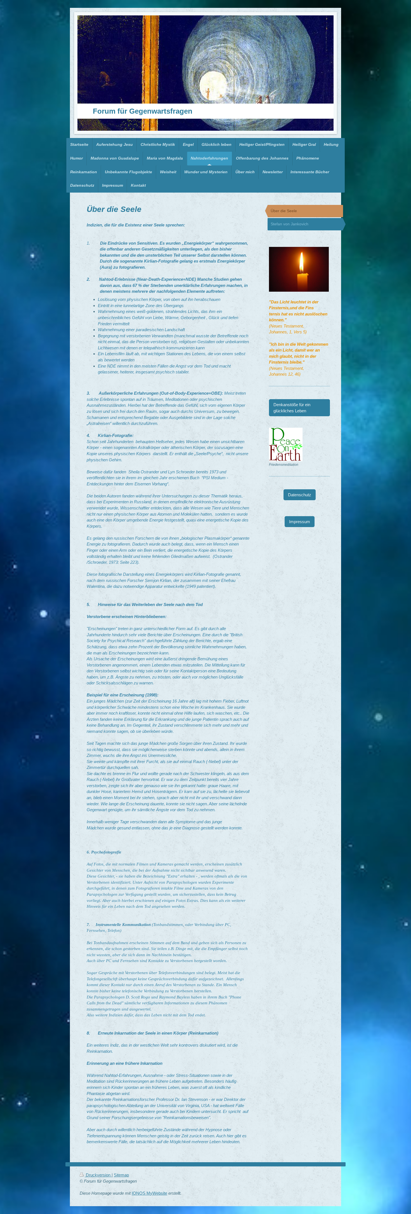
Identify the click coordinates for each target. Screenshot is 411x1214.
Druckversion (98, 1175)
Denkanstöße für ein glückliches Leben (291, 407)
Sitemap (121, 1175)
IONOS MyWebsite (149, 1193)
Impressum (299, 521)
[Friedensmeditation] (286, 444)
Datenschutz (299, 494)
